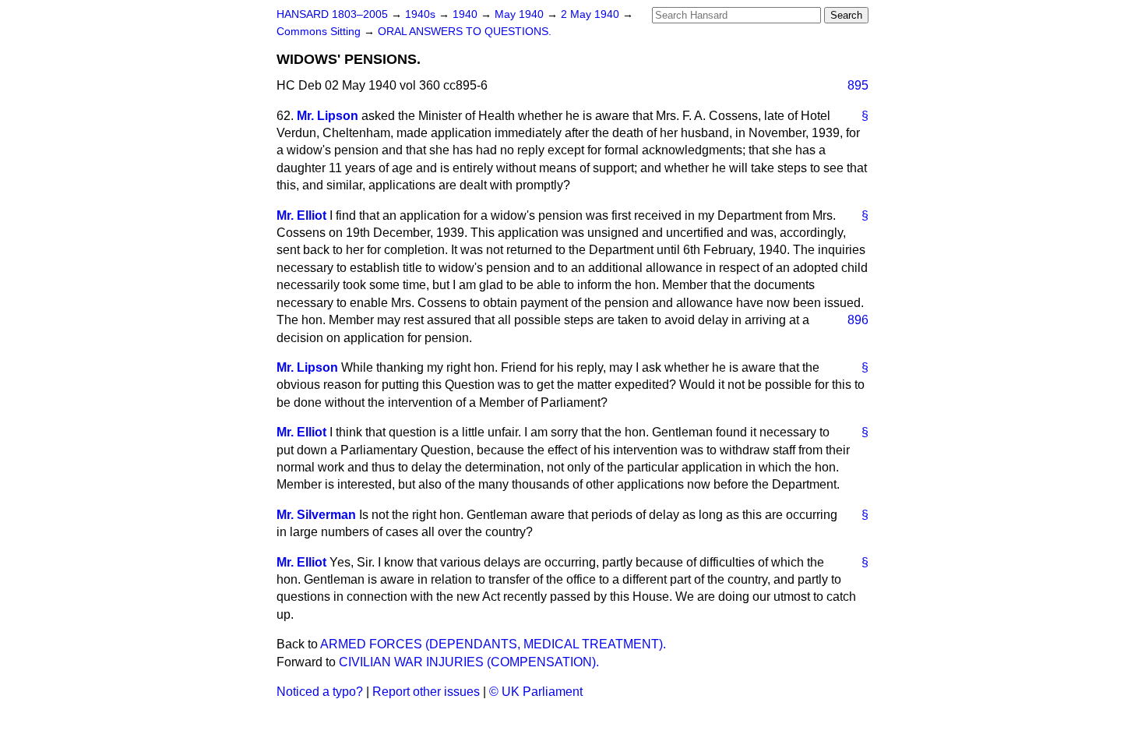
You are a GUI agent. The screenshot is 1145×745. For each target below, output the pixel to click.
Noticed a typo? (320, 691)
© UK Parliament (536, 691)
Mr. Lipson (327, 115)
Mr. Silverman (316, 514)
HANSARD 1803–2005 (332, 14)
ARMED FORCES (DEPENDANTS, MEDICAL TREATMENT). (493, 644)
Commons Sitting (320, 31)
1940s (422, 14)
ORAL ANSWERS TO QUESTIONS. (464, 31)
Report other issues (426, 691)
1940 (467, 14)
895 (857, 85)
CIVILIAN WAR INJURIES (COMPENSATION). (469, 662)
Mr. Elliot (301, 215)
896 (857, 320)
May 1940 (521, 14)
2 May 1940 (591, 14)
